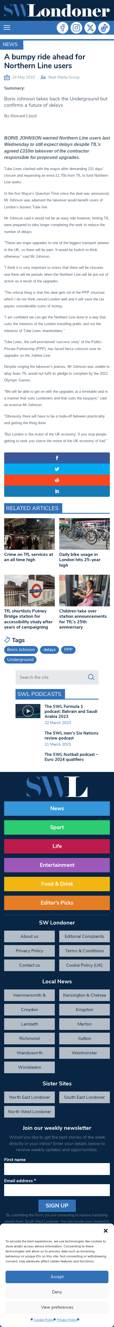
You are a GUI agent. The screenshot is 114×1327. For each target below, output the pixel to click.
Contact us (29, 965)
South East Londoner (84, 1097)
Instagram (76, 28)
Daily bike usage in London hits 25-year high (79, 559)
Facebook (62, 28)
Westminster (84, 1053)
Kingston (84, 1010)
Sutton (84, 1038)
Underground (20, 660)
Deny (57, 1292)
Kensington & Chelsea (84, 995)
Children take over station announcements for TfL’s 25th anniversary (83, 619)
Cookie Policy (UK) (84, 965)
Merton (84, 1024)
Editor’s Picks (57, 902)
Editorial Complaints (84, 936)
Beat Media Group (63, 77)
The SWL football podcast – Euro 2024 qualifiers (71, 757)
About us (29, 936)
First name (15, 1160)
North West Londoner (29, 1112)
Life (57, 846)
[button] (105, 1230)
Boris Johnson (21, 650)
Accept (57, 1277)
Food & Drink (57, 884)
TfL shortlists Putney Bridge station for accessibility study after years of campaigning (28, 619)
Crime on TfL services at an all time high (28, 557)
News (10, 44)
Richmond (29, 1038)
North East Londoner (29, 1097)
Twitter (90, 28)
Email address (20, 1181)
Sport (57, 827)
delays (49, 650)
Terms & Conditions (84, 951)
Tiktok (104, 28)
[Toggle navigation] (7, 28)
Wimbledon (29, 1067)
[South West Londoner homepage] (57, 10)
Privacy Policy (67, 1320)
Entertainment (57, 865)
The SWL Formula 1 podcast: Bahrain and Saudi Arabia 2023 (71, 711)
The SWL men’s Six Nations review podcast (71, 735)
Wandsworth (30, 1053)
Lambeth (29, 1024)
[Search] (91, 677)
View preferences (57, 1307)
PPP (68, 650)
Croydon (29, 1010)
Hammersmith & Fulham (29, 996)
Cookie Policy (44, 1320)
